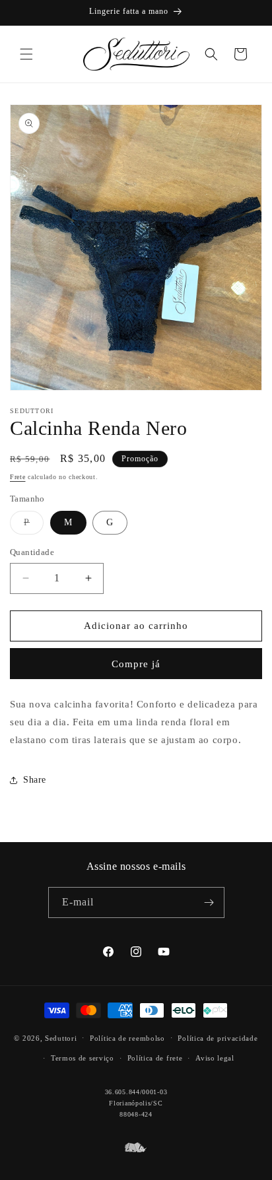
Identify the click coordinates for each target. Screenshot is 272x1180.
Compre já (136, 664)
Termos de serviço (82, 1058)
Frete (18, 476)
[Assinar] (209, 902)
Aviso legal (214, 1058)
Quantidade (32, 552)
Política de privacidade (217, 1038)
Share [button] (34, 780)
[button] (26, 54)
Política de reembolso (127, 1038)
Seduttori (61, 1037)
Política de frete (155, 1058)
